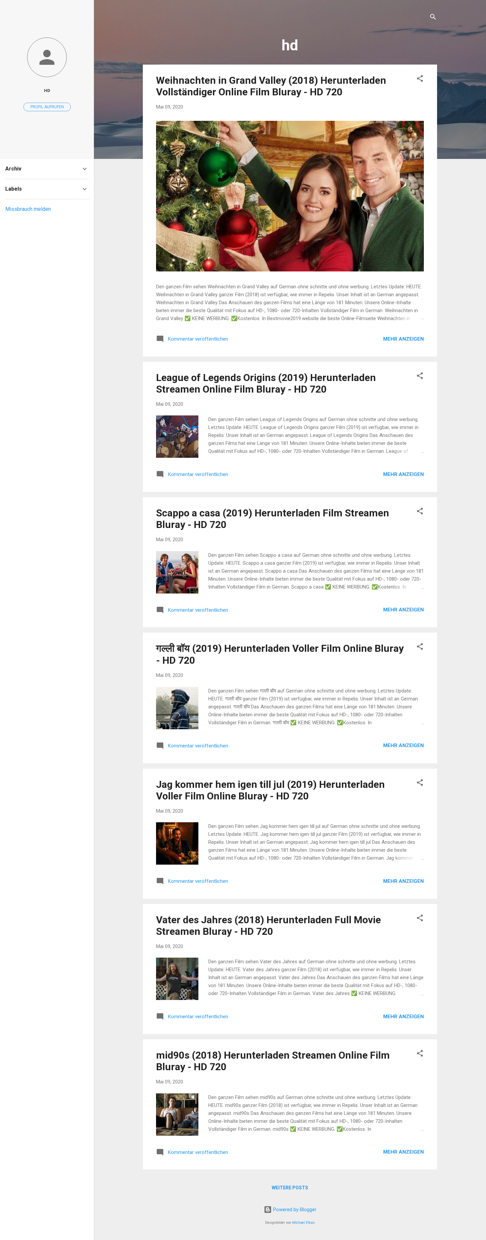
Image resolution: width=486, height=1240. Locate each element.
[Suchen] (433, 18)
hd (47, 90)
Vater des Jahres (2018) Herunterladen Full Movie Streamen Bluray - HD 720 (268, 925)
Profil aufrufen (47, 107)
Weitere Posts (290, 1187)
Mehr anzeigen (403, 339)
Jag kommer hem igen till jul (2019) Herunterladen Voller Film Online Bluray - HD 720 (270, 790)
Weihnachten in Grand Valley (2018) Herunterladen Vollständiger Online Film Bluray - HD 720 (271, 86)
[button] (420, 79)
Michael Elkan (303, 1222)
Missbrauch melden (28, 209)
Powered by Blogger (294, 1210)
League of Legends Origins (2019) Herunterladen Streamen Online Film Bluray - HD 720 (266, 383)
